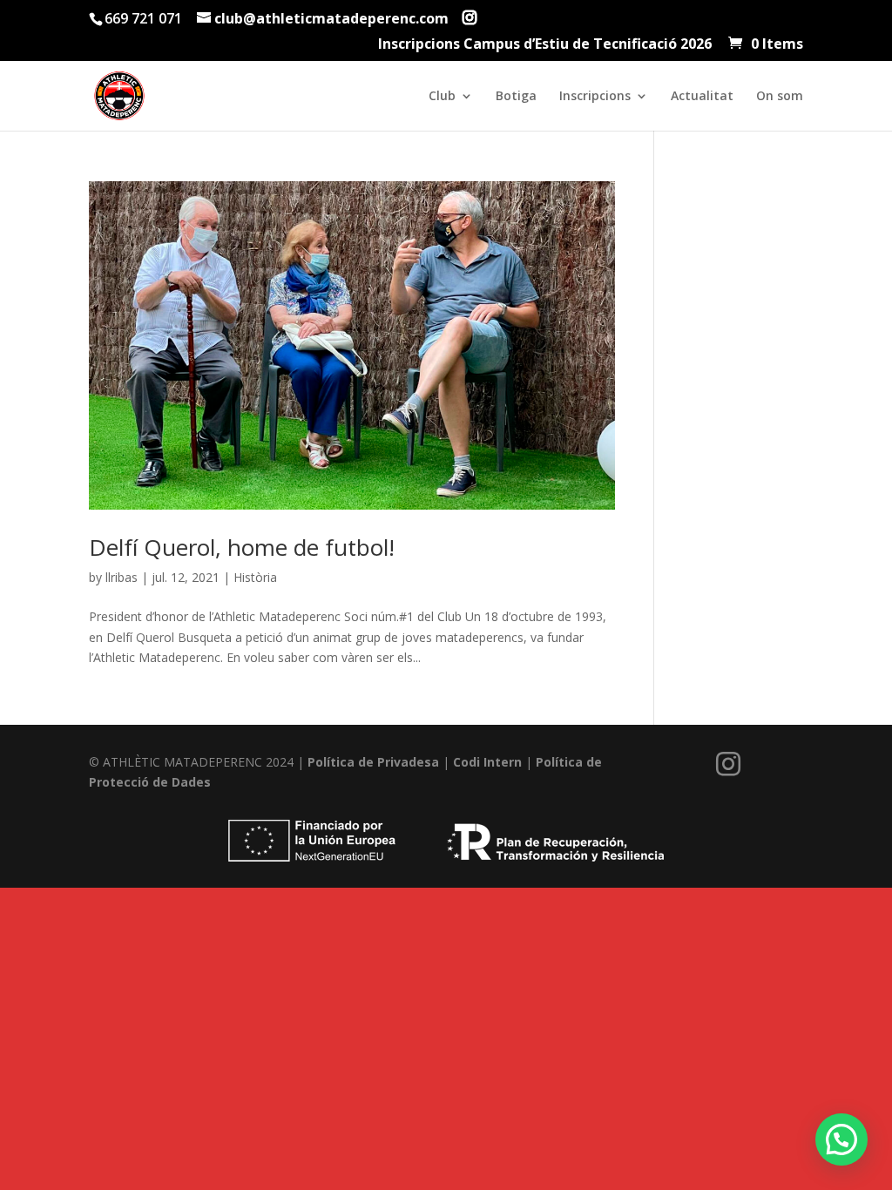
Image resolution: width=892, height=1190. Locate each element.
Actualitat (702, 97)
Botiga (516, 97)
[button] (841, 1139)
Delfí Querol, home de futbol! (242, 547)
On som (779, 97)
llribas (121, 577)
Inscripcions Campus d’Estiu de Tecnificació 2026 (545, 45)
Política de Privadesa (375, 762)
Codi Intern (487, 762)
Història (255, 577)
